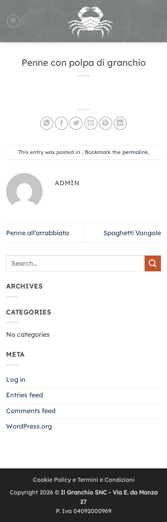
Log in (16, 379)
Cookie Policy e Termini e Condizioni (84, 479)
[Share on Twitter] (76, 123)
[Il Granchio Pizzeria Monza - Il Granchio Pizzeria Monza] (90, 21)
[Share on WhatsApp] (47, 123)
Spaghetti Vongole (132, 233)
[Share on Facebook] (61, 123)
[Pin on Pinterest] (105, 123)
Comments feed (31, 411)
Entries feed (24, 395)
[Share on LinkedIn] (120, 123)
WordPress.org (29, 426)
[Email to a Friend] (91, 123)
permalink (135, 152)
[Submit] (153, 263)
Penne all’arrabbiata (37, 233)
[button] (13, 21)
